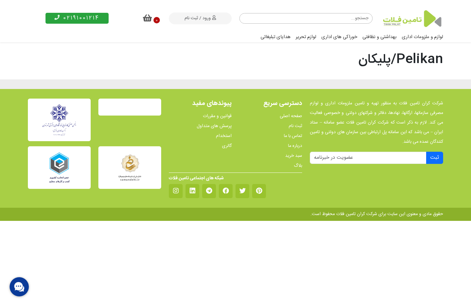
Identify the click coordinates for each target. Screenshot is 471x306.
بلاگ (298, 166)
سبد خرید (293, 156)
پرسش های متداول (214, 126)
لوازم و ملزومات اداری (422, 37)
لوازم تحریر (306, 37)
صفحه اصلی (291, 116)
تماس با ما (293, 136)
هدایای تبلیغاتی (275, 37)
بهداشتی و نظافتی (379, 37)
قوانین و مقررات (217, 116)
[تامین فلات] (411, 18)
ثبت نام (295, 126)
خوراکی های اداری (339, 37)
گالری (227, 146)
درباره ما (295, 146)
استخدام (224, 136)
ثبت (434, 157)
